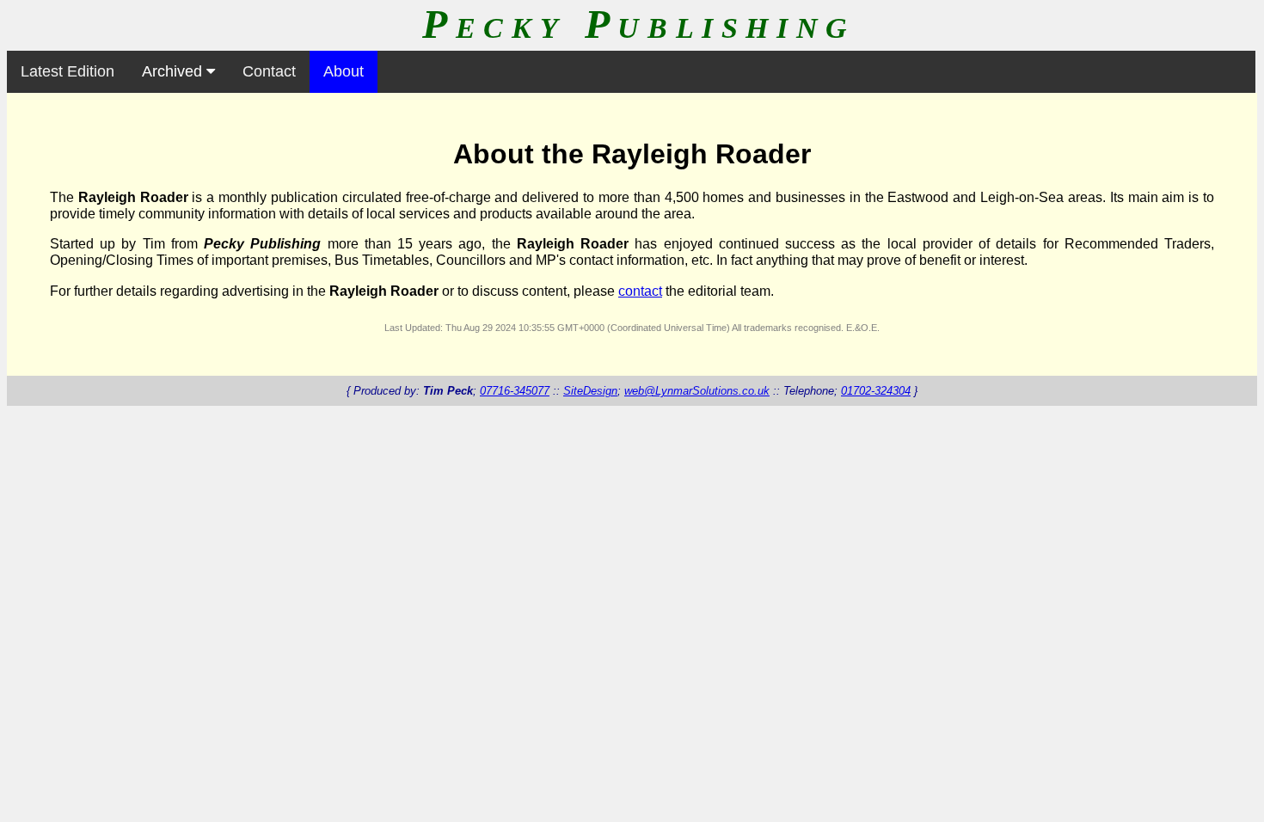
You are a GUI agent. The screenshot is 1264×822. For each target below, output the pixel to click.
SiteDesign (590, 390)
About (343, 71)
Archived (174, 71)
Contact (269, 71)
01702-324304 (876, 390)
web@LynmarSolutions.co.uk (697, 390)
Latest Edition (67, 71)
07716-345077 (514, 390)
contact (640, 291)
